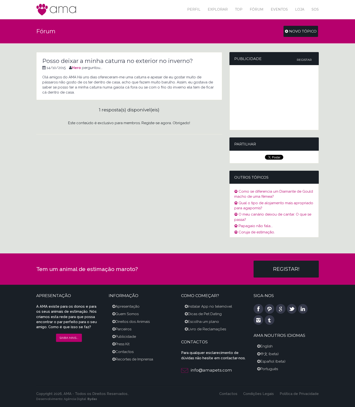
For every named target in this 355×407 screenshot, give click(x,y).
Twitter (292, 309)
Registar (304, 59)
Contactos (124, 352)
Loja (299, 9)
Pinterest (269, 309)
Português (269, 369)
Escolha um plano (203, 321)
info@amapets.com (211, 370)
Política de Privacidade (299, 394)
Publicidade (125, 336)
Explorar (218, 9)
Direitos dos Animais (132, 321)
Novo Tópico (302, 31)
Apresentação (127, 306)
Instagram (258, 320)
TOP (238, 9)
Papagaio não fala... (255, 226)
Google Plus (280, 309)
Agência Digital (75, 399)
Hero (76, 68)
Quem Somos (127, 314)
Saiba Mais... (68, 337)
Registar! (286, 269)
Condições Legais (258, 394)
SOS (315, 9)
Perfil (193, 9)
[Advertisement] (274, 98)
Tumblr (269, 320)
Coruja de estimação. (256, 232)
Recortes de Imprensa (134, 359)
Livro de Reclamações (207, 329)
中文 (264, 354)
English (266, 346)
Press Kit (122, 344)
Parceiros (123, 329)
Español (267, 361)
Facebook (258, 309)
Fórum (256, 9)
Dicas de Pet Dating (205, 314)
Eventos (279, 9)
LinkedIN (303, 309)
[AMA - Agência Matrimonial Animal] (56, 9)
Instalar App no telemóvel (210, 306)
